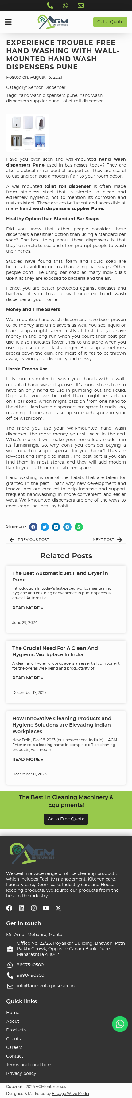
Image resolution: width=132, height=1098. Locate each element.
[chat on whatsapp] (120, 1024)
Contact (14, 1056)
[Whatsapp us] (66, 5)
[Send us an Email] (81, 5)
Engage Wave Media (70, 1094)
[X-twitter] (58, 908)
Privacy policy (21, 1073)
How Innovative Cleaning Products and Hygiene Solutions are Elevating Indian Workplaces (61, 725)
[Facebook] (9, 908)
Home (12, 1013)
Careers (14, 1048)
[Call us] (50, 5)
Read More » (27, 608)
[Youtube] (46, 908)
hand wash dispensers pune (47, 95)
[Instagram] (34, 908)
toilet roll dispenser (82, 101)
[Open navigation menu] (8, 22)
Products (16, 1030)
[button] (33, 527)
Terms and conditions (29, 1065)
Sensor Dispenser (47, 87)
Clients (13, 1039)
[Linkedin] (21, 908)
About (12, 1021)
